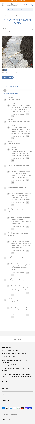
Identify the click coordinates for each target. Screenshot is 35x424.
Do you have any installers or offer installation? (18, 301)
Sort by (4, 28)
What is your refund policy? (16, 280)
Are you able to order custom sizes (18, 165)
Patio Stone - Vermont (9, 73)
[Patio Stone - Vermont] (17, 52)
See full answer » (26, 111)
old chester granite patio (12, 15)
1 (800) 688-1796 (12, 351)
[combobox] (20, 9)
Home (3, 15)
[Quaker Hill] (3, 70)
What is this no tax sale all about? (18, 187)
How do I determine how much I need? (19, 121)
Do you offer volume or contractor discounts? (18, 234)
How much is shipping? (15, 99)
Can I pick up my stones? (15, 258)
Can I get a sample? (14, 143)
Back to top (17, 339)
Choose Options (8, 77)
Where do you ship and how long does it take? (19, 210)
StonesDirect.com (10, 419)
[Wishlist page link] (24, 5)
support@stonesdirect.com (17, 353)
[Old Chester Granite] (6, 70)
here (12, 243)
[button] (32, 5)
